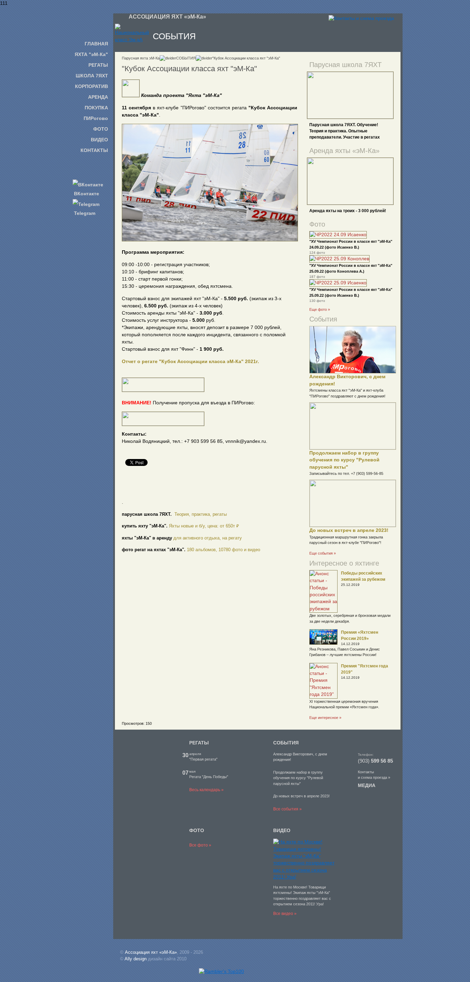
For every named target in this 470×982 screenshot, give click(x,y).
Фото (317, 224)
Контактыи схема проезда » (374, 775)
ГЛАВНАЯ (96, 43)
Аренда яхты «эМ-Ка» (344, 150)
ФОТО (100, 129)
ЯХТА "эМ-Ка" (91, 54)
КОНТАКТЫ (94, 150)
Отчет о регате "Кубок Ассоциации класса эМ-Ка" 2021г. (190, 361)
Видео (281, 830)
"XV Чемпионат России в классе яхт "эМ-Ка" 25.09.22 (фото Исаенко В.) (350, 292)
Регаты (199, 742)
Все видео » (285, 913)
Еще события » (322, 553)
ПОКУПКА (96, 107)
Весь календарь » (206, 789)
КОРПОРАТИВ (91, 86)
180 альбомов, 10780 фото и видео (223, 549)
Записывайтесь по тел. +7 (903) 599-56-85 (346, 473)
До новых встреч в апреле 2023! (348, 530)
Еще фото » (319, 309)
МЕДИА (366, 785)
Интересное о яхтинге (344, 563)
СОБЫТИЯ (186, 58)
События (323, 319)
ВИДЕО (99, 139)
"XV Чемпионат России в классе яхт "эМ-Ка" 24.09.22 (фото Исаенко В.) (350, 244)
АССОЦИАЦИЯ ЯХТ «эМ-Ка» (167, 17)
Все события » (287, 809)
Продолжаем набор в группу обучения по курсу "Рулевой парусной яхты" (344, 460)
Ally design (136, 958)
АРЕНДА (98, 97)
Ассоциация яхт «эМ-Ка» (151, 952)
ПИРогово (96, 118)
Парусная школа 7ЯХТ (345, 64)
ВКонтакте (86, 193)
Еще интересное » (325, 718)
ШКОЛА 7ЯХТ (92, 75)
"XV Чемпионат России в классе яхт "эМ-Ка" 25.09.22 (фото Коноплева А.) (350, 268)
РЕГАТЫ (98, 65)
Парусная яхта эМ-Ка (141, 58)
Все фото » (200, 845)
